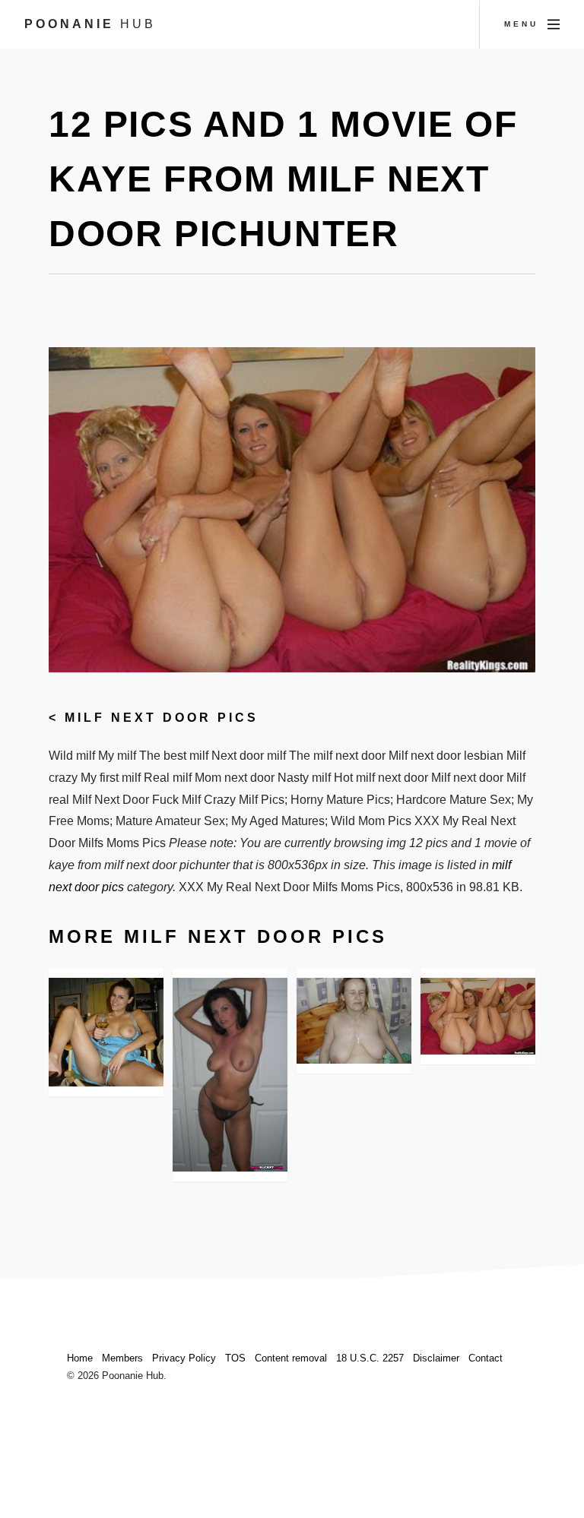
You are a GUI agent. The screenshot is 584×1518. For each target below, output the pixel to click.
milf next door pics (162, 717)
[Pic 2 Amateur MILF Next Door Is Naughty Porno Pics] (106, 1032)
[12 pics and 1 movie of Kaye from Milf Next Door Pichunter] (478, 1016)
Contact (485, 1358)
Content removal (291, 1358)
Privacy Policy (184, 1358)
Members (122, 1358)
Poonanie (90, 23)
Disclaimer (436, 1358)
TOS (235, 1358)
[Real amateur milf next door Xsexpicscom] (230, 1075)
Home (80, 1358)
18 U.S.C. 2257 (370, 1358)
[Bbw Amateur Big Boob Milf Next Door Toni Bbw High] (354, 1021)
